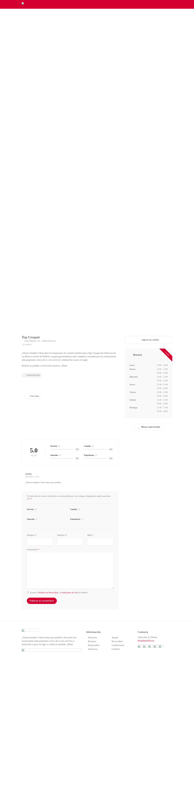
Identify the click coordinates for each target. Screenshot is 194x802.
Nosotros (92, 637)
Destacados (93, 645)
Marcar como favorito (150, 427)
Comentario (33, 549)
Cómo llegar (34, 396)
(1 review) (27, 344)
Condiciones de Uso (69, 592)
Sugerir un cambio (150, 340)
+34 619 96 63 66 (33, 375)
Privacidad (117, 641)
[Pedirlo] (26, 4)
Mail (90, 535)
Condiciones (118, 645)
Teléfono (62, 535)
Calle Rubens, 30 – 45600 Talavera (40, 341)
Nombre (31, 535)
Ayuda (115, 637)
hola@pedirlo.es (146, 640)
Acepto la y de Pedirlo (59, 592)
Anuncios (93, 649)
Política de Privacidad (48, 592)
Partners (92, 641)
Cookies (116, 649)
